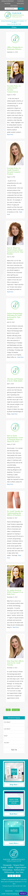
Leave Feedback (14, 6)
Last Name (7, 729)
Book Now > (14, 814)
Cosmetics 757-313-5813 (19, 21)
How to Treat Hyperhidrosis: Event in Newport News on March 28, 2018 (15, 438)
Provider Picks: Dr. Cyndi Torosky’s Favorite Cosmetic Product (14, 171)
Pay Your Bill (8, 3)
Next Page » (15, 710)
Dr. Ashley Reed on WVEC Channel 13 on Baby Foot (15, 592)
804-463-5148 (22, 886)
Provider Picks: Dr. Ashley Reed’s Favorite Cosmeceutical (14, 89)
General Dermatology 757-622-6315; (10, 21)
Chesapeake (7, 865)
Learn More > (14, 843)
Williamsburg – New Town (13, 872)
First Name (7, 722)
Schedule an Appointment (7, 1)
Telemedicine (20, 1)
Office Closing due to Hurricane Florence (15, 48)
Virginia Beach (20, 867)
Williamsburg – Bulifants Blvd (13, 870)
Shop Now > (14, 785)
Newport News (18, 865)
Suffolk (10, 867)
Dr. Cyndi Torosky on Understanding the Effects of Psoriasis (15, 513)
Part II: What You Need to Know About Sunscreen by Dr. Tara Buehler (15, 251)
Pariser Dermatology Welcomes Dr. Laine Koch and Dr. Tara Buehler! (14, 316)
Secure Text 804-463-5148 (14, 24)
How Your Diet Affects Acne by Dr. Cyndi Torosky (15, 663)
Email (6, 735)
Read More (10, 134)
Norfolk (3, 867)
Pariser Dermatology (14, 15)
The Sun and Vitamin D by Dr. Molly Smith (15, 380)
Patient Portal (20, 3)
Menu (14, 27)
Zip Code (6, 742)
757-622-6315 (23, 879)
